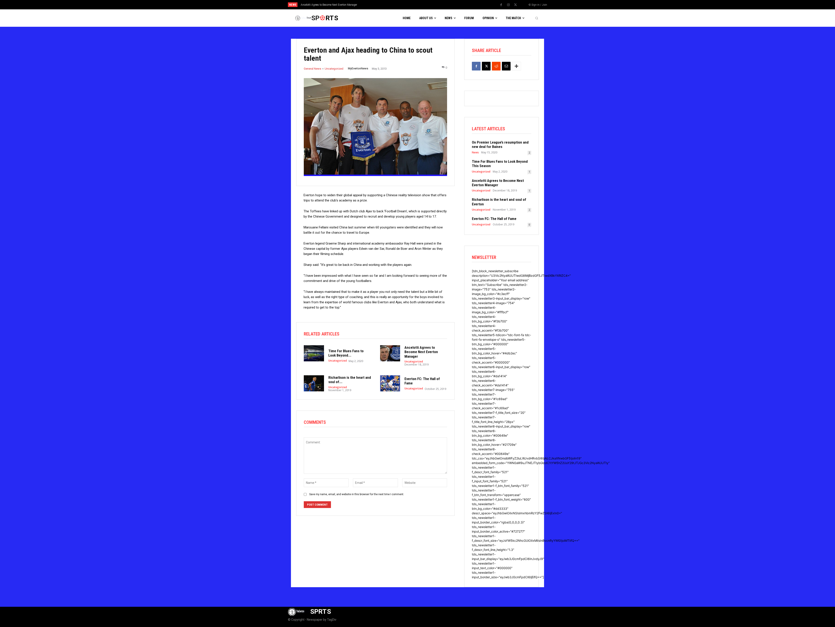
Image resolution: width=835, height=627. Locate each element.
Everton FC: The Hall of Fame (494, 218)
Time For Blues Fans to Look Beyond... (346, 353)
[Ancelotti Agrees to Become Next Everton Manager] (390, 353)
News (475, 152)
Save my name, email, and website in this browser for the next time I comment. (356, 494)
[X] (516, 5)
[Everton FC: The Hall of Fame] (390, 383)
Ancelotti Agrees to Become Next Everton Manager (421, 352)
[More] (516, 66)
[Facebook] (501, 5)
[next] (432, 4)
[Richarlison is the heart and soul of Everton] (314, 383)
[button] (536, 18)
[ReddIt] (496, 66)
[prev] (425, 4)
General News (312, 68)
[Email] (506, 66)
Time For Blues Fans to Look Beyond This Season (500, 163)
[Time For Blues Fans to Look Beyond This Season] (314, 353)
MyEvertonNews (358, 68)
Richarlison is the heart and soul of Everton (325, 4)
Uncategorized (334, 68)
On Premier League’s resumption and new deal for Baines (500, 144)
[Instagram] (508, 5)
